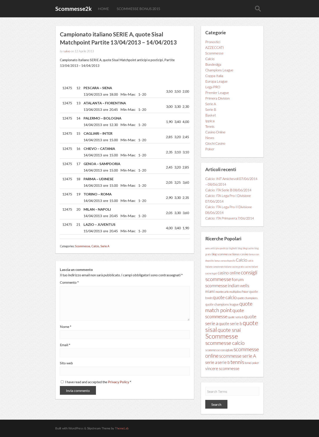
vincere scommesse (222, 368)
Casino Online (215, 132)
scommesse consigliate (219, 350)
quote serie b (230, 323)
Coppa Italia (214, 76)
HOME (103, 9)
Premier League (217, 92)
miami (210, 291)
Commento (69, 282)
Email (65, 344)
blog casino (248, 248)
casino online (229, 272)
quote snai (229, 330)
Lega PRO (212, 87)
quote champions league (222, 304)
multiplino (235, 291)
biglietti (233, 248)
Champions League (219, 70)
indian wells (238, 285)
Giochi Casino (215, 143)
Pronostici (212, 42)
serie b (224, 362)
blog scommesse (222, 254)
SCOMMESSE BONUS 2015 (138, 9)
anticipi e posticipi (219, 248)
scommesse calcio (225, 343)
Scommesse (82, 246)
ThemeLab (121, 428)
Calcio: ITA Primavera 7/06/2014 (229, 218)
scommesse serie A (237, 356)
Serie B (210, 109)
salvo (66, 51)
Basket (210, 115)
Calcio (95, 246)
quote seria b (235, 317)
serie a (211, 362)
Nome (65, 326)
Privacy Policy (119, 382)
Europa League (216, 81)
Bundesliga (213, 64)
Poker (209, 149)
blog (240, 248)
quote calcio (225, 297)
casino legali (211, 273)
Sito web (66, 363)
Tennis (209, 126)
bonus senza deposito (224, 260)
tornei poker (252, 363)
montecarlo (222, 291)
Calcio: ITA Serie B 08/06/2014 (228, 190)
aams (207, 248)
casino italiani (251, 266)
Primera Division (217, 98)
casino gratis (238, 266)
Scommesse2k (73, 8)
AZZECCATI (214, 47)
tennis (237, 362)
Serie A (104, 246)
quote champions (247, 298)
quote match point (228, 306)
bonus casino (240, 254)
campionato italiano (222, 266)
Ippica (209, 121)
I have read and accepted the (98, 382)
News (209, 138)
